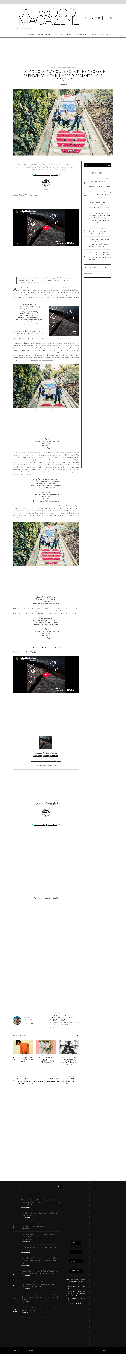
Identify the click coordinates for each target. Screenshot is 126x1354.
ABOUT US (76, 1242)
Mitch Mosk (64, 84)
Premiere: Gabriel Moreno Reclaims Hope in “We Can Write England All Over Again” (69, 1061)
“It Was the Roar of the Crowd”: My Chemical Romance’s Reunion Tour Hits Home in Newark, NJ (60, 1080)
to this (44, 360)
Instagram (54, 756)
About (21, 2)
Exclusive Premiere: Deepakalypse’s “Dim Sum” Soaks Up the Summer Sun (63, 1018)
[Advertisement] (63, 52)
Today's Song (61, 67)
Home (14, 2)
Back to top (106, 1350)
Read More (52, 1027)
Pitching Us (71, 2)
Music (55, 67)
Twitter (46, 756)
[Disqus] (46, 1111)
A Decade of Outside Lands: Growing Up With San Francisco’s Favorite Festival (100, 194)
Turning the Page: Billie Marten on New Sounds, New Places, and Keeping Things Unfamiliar (98, 231)
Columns (51, 67)
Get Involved (61, 2)
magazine (49, 360)
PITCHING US (76, 1252)
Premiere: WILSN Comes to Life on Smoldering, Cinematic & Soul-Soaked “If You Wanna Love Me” (30, 1080)
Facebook (37, 756)
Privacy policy (76, 1261)
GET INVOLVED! (76, 1270)
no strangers (36, 360)
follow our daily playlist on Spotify (46, 825)
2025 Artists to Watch (47, 2)
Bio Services (89, 2)
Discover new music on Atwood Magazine (46, 761)
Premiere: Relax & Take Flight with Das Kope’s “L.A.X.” (23, 1059)
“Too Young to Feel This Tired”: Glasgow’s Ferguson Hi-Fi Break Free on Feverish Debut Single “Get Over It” (100, 205)
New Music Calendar (31, 2)
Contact (80, 2)
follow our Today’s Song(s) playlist (46, 175)
